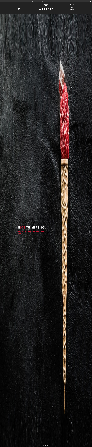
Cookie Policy (62, 1)
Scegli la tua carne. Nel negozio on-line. (31, 232)
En (73, 4)
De (70, 4)
